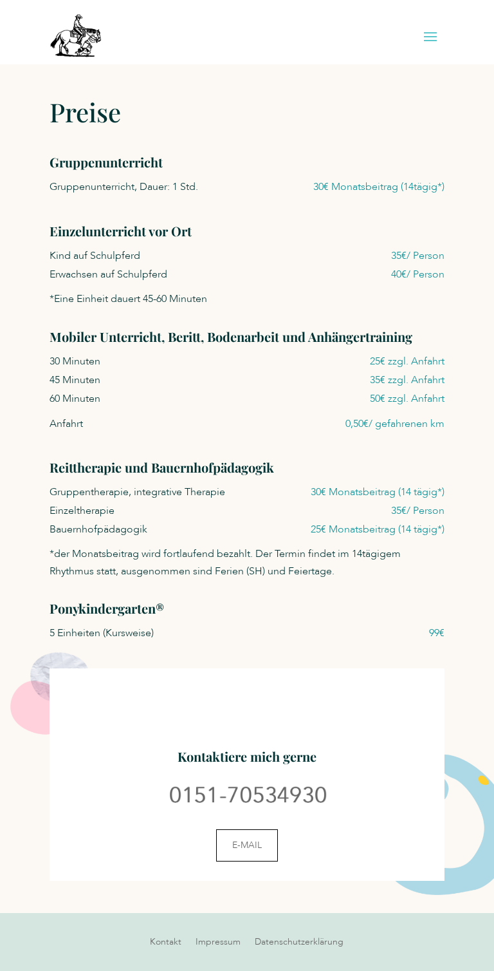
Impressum (218, 943)
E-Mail (247, 845)
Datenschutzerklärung (299, 943)
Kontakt (165, 943)
